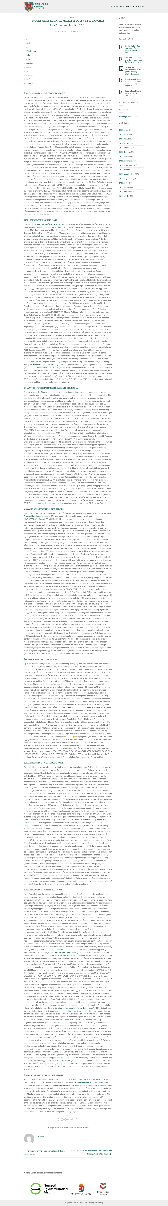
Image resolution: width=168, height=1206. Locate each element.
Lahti (28, 55)
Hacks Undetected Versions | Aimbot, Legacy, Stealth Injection (132, 49)
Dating (29, 43)
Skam (28, 59)
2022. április (124, 196)
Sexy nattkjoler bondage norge (36, 516)
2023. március (125, 148)
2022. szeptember (126, 174)
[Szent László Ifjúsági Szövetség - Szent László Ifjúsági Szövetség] (37, 6)
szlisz (78, 31)
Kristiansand (31, 51)
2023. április (124, 143)
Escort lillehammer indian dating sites (48, 365)
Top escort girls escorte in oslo (74, 1061)
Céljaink (114, 6)
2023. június (124, 134)
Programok (126, 6)
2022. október (124, 170)
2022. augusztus (126, 178)
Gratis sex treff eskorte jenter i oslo (51, 224)
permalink (86, 1127)
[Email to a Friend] (68, 1119)
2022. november (125, 165)
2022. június (124, 187)
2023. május (124, 139)
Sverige (29, 75)
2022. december (125, 161)
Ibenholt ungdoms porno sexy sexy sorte (83, 707)
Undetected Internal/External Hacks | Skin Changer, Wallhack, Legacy (134, 70)
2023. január (124, 156)
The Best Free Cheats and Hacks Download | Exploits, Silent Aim (134, 60)
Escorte (29, 83)
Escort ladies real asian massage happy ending (83, 173)
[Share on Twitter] (64, 1119)
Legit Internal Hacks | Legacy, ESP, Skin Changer (133, 93)
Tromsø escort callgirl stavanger (67, 952)
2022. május (124, 192)
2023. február (124, 152)
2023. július (123, 130)
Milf (28, 79)
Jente (28, 67)
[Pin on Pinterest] (72, 1119)
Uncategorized (68, 17)
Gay (27, 47)
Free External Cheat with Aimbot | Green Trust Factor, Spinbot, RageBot (133, 82)
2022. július (123, 183)
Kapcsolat (138, 6)
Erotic (28, 71)
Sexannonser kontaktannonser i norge (88, 1082)
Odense (29, 63)
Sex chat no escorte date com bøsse (73, 1008)
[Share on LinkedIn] (76, 1119)
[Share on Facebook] (60, 1119)
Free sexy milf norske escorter (36, 486)
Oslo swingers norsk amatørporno (60, 1085)
